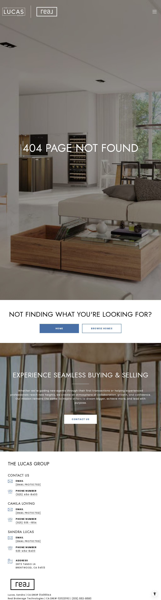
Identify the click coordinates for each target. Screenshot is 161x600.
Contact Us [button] (80, 419)
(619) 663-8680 (82, 598)
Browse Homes (101, 328)
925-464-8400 (25, 550)
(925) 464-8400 (26, 494)
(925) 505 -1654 (26, 522)
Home (59, 328)
